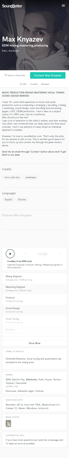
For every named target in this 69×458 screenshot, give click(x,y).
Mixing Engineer (14, 276)
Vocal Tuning (12, 318)
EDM (8, 379)
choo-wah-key (12, 177)
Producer (10, 297)
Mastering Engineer (15, 287)
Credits (34, 84)
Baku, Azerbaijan (10, 50)
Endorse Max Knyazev (17, 215)
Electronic (31, 379)
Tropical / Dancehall (16, 383)
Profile (23, 84)
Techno (57, 379)
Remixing (10, 329)
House (48, 379)
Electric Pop (18, 379)
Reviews (45, 84)
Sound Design (13, 308)
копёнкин (31, 177)
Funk (41, 379)
